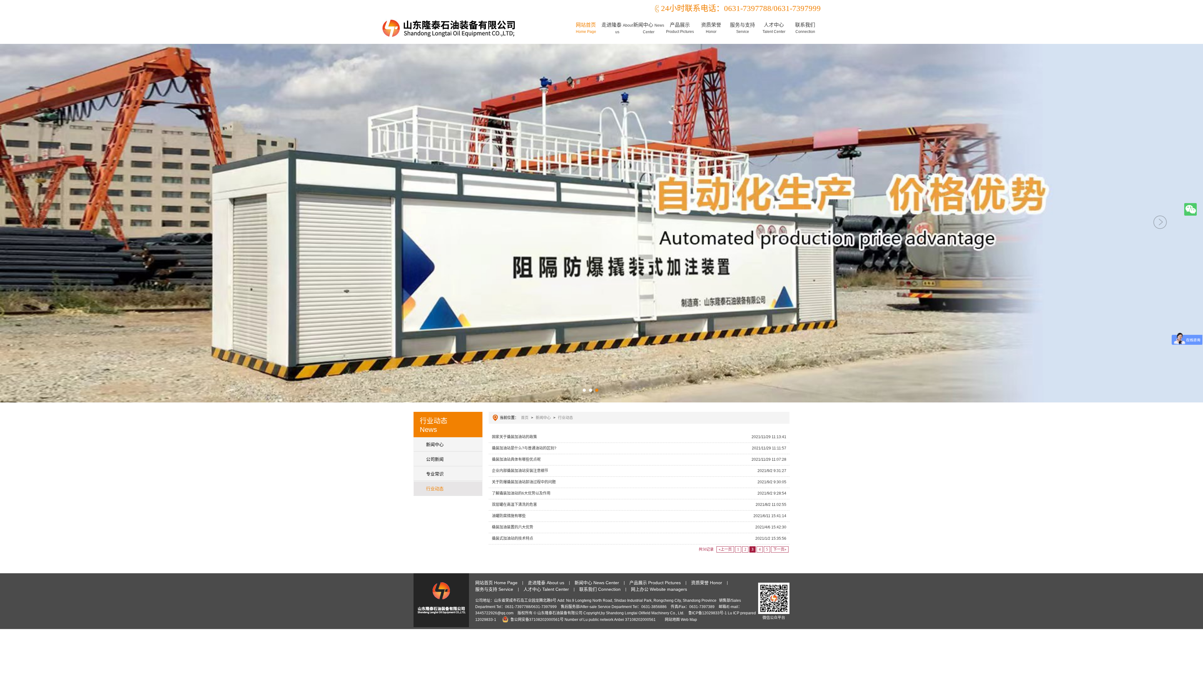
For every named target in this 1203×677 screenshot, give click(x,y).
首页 (525, 418)
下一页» (779, 549)
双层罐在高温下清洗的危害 (639, 504)
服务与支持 (742, 28)
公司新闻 (435, 459)
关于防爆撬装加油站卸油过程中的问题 (639, 482)
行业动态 (435, 488)
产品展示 (680, 28)
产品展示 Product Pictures (655, 582)
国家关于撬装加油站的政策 (639, 437)
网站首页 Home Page (496, 582)
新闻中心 (648, 28)
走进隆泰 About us (546, 582)
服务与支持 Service (494, 589)
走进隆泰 (617, 28)
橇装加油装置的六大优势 (639, 527)
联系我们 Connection (600, 589)
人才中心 (774, 28)
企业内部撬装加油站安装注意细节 (639, 471)
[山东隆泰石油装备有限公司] (449, 28)
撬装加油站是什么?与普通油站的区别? (639, 448)
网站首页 (586, 28)
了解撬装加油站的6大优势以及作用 (639, 493)
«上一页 (725, 549)
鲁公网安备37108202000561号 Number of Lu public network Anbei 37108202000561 (583, 619)
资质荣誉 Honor (706, 582)
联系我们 (805, 28)
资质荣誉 (711, 28)
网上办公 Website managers (659, 589)
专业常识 (435, 473)
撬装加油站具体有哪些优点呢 (639, 459)
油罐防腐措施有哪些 (639, 516)
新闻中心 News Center (597, 582)
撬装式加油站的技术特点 (639, 538)
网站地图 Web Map (681, 619)
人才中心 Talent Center (546, 589)
